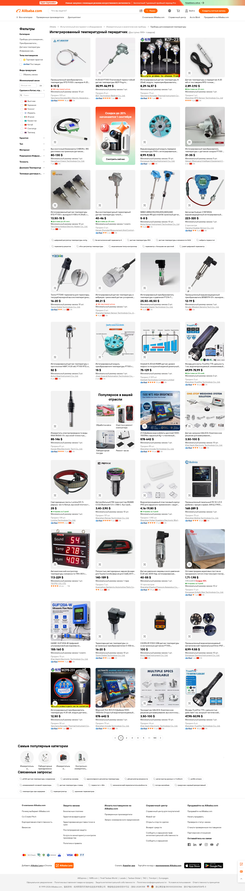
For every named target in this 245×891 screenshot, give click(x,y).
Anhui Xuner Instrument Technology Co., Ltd (159, 224)
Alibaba (53, 27)
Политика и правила (72, 843)
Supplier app (129, 865)
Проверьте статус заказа (198, 822)
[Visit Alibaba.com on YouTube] (212, 844)
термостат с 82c (98, 785)
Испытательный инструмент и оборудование (81, 27)
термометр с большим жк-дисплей (159, 246)
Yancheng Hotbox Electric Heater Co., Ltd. (69, 226)
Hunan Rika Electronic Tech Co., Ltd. (67, 449)
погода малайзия (162, 785)
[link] (241, 864)
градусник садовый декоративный (192, 785)
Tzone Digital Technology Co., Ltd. (65, 307)
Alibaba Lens (37, 865)
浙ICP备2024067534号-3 (195, 887)
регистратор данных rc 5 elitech (169, 779)
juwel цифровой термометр (193, 246)
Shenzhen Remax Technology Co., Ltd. (112, 518)
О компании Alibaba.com (34, 805)
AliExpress (82, 878)
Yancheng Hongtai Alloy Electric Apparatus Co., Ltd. (70, 98)
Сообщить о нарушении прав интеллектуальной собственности (162, 834)
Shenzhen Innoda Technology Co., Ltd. (157, 449)
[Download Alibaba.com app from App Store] (192, 865)
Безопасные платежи (73, 811)
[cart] (179, 11)
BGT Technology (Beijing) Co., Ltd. (110, 95)
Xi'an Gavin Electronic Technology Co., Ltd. (203, 445)
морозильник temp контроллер (124, 246)
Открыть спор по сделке (157, 822)
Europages (163, 878)
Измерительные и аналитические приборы (126, 27)
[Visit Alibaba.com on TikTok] (217, 844)
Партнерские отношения (199, 833)
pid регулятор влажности (137, 779)
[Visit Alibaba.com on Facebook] (189, 844)
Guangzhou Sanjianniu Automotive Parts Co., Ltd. (115, 587)
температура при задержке (34, 791)
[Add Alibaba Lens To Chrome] (64, 865)
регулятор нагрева (70, 779)
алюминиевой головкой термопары (37, 785)
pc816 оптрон (196, 779)
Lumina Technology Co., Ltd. (63, 520)
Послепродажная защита (74, 830)
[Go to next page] (160, 737)
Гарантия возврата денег (74, 817)
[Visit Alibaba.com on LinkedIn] (195, 844)
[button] (141, 10)
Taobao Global (134, 878)
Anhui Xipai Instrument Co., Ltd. (64, 376)
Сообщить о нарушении (157, 841)
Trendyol (153, 878)
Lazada (123, 878)
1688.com (93, 878)
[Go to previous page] (115, 737)
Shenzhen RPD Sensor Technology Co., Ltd (204, 98)
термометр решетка (62, 246)
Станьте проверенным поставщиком (204, 827)
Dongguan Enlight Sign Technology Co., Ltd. (204, 592)
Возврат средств (154, 827)
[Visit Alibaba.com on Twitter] (200, 844)
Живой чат (151, 817)
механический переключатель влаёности (130, 785)
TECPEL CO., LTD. (58, 583)
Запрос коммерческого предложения (122, 820)
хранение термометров (84, 791)
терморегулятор (60, 791)
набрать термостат (207, 240)
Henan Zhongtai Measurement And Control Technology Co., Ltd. (115, 230)
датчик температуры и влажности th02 (175, 240)
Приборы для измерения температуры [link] (168, 27)
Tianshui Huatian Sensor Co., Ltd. (199, 228)
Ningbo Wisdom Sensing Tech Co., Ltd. (202, 307)
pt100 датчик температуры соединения (39, 779)
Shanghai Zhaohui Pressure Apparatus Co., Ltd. (160, 587)
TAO (144, 878)
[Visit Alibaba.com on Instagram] (206, 844)
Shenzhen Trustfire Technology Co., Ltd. (202, 382)
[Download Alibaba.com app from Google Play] (213, 865)
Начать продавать (195, 817)
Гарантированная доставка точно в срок (79, 823)
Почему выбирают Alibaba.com (36, 811)
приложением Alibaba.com (168, 865)
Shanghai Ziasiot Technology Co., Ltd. (156, 307)
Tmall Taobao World (108, 878)
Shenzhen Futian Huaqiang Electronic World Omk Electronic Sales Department (160, 520)
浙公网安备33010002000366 (169, 887)
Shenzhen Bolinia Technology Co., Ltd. (201, 518)
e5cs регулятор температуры (91, 246)
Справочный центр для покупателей (162, 811)
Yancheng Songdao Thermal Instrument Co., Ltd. (160, 95)
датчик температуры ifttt (140, 240)
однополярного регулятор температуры (103, 779)
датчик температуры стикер (71, 785)
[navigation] (32, 383)
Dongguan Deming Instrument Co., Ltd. (157, 161)
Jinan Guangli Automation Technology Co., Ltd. (115, 376)
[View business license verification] (148, 886)
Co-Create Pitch (29, 817)
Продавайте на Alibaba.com (199, 811)
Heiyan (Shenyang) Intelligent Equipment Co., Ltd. (205, 161)
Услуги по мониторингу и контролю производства (79, 836)
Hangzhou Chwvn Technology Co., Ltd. (68, 161)
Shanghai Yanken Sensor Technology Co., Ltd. (115, 313)
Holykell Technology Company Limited (157, 380)
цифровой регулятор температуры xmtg (70, 240)
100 (154, 738)
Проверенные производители (118, 814)
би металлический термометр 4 (108, 240)
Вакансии (26, 827)
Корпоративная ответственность (37, 822)
